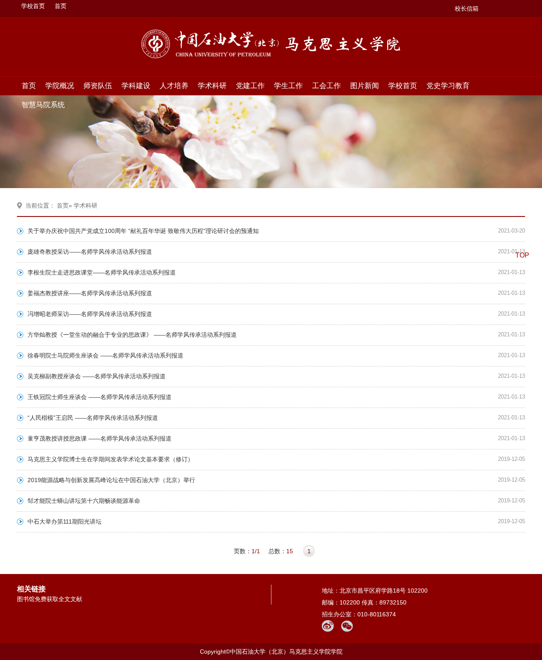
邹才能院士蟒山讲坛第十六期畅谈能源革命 (84, 500)
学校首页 (33, 6)
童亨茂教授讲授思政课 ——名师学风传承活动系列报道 (99, 438)
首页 (60, 6)
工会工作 (326, 85)
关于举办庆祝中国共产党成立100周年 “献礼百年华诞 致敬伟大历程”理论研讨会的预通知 (143, 230)
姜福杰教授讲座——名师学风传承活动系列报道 (90, 293)
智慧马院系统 (43, 104)
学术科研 (212, 85)
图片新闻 (364, 85)
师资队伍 (97, 85)
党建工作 (250, 85)
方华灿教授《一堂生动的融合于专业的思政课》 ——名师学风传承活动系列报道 (132, 334)
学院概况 (59, 85)
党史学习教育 (448, 85)
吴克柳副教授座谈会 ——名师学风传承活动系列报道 (97, 376)
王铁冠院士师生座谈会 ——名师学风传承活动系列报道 (99, 397)
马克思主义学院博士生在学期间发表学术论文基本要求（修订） (111, 459)
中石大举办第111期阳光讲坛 (65, 521)
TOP (522, 255)
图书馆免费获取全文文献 (49, 599)
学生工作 (288, 85)
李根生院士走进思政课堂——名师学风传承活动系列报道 (102, 272)
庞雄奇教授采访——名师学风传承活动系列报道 (90, 251)
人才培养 (174, 85)
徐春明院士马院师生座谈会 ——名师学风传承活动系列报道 (105, 355)
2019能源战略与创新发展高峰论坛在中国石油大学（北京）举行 (111, 480)
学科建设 (136, 85)
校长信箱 (466, 8)
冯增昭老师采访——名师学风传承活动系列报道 (90, 314)
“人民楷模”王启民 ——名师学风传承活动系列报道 (93, 417)
